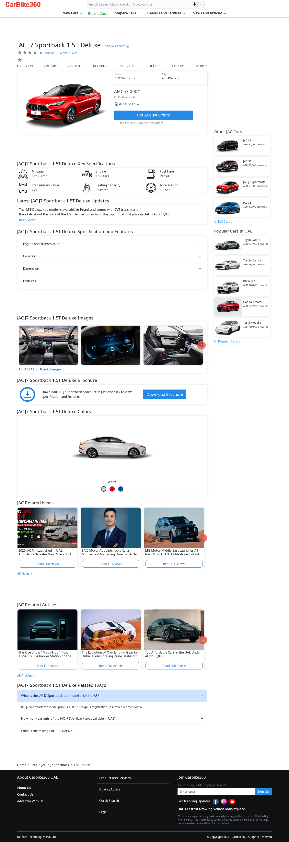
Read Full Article (47, 666)
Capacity (29, 256)
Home (21, 765)
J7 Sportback (60, 765)
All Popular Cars (225, 341)
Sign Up (263, 791)
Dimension (31, 268)
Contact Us (25, 794)
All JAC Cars (222, 221)
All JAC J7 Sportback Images (39, 369)
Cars (33, 765)
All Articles (24, 675)
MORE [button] (200, 66)
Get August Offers (153, 115)
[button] (72, 13)
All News (23, 573)
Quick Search (109, 800)
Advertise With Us (30, 801)
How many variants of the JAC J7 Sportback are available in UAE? (68, 718)
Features (29, 281)
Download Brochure (164, 394)
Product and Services (115, 778)
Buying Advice (109, 789)
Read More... (28, 220)
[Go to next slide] (201, 345)
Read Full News (47, 564)
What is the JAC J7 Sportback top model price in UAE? (60, 695)
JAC (43, 765)
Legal (103, 812)
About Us (24, 788)
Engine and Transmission (41, 244)
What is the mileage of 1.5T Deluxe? (47, 731)
